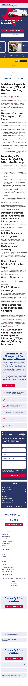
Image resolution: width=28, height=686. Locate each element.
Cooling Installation (6, 543)
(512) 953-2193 (9, 571)
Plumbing (13, 75)
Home (13, 72)
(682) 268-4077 (11, 567)
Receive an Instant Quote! (14, 506)
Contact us (14, 108)
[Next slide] (23, 55)
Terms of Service (14, 585)
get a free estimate (14, 606)
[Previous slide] (5, 55)
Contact (4, 556)
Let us (5, 323)
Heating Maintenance (7, 536)
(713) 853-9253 (10, 569)
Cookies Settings (14, 588)
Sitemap (14, 581)
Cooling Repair (5, 538)
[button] (26, 5)
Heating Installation (6, 532)
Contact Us (8, 385)
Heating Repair (5, 534)
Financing (4, 559)
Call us (5, 329)
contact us (21, 202)
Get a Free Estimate (13, 30)
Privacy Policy (14, 583)
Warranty (4, 561)
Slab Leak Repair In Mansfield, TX (14, 79)
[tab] (10, 55)
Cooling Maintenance (7, 541)
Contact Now (13, 35)
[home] (9, 5)
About (3, 554)
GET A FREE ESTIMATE (14, 524)
